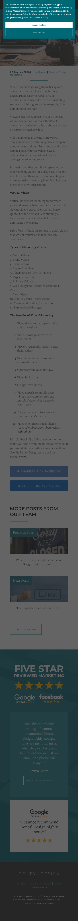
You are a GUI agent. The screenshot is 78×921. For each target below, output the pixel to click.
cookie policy (42, 17)
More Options (39, 32)
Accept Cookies (39, 25)
